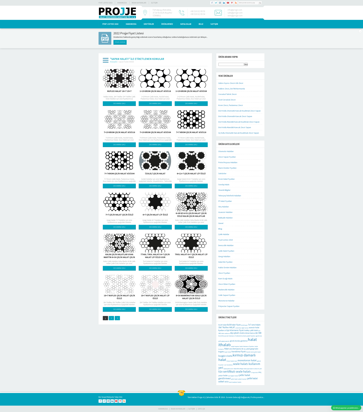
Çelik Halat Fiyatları (226, 251)
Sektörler (222, 173)
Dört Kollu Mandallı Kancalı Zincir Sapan (234, 127)
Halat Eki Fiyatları (225, 262)
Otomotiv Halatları (226, 151)
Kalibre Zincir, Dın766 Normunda (231, 88)
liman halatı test (232, 361)
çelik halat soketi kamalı (239, 379)
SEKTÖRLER (149, 24)
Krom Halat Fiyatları (226, 179)
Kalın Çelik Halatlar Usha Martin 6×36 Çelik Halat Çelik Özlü (119, 257)
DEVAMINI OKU (119, 103)
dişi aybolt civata (237, 333)
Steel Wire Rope (238, 369)
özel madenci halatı (235, 382)
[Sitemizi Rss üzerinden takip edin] (236, 3)
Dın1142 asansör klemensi (226, 336)
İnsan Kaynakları (139, 3)
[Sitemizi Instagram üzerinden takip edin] (220, 3)
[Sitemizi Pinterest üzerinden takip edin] (232, 3)
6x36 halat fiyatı (234, 324)
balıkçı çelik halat (251, 330)
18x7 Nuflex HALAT (226, 327)
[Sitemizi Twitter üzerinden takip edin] (216, 3)
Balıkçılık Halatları (225, 217)
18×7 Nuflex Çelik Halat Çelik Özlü (119, 297)
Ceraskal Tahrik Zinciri (227, 94)
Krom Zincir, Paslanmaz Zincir (230, 105)
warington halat (233, 376)
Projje (200, 397)
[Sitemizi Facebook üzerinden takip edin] (212, 3)
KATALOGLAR (185, 24)
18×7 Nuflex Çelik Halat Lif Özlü (155, 297)
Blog (220, 228)
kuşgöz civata (225, 355)
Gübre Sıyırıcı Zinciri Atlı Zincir (230, 83)
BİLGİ (201, 24)
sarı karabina (228, 365)
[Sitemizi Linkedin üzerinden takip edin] (224, 3)
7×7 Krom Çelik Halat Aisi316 (191, 132)
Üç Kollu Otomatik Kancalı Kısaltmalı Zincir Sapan (238, 133)
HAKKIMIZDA (131, 24)
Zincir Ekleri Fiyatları (226, 284)
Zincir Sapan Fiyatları (227, 157)
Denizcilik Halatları (226, 245)
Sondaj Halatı (223, 184)
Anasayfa (113, 61)
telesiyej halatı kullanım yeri (253, 369)
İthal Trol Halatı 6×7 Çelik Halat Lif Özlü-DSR (155, 256)
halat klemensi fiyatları (246, 346)
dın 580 (258, 333)
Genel (220, 223)
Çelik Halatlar (223, 234)
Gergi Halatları (224, 256)
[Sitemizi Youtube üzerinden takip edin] (228, 3)
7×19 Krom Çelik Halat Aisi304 (155, 132)
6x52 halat (244, 325)
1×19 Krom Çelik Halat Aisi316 (155, 91)
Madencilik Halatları (226, 289)
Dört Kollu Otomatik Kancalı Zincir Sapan (235, 116)
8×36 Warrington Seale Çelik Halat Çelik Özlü (191, 297)
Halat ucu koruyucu (232, 348)
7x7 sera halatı (254, 324)
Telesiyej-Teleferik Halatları (229, 195)
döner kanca (250, 333)
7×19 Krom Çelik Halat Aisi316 (119, 132)
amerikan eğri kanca (242, 328)
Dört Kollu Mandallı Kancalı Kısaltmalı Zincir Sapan (238, 122)
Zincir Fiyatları (224, 273)
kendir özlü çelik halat (253, 352)
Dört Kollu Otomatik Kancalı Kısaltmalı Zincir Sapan (239, 110)
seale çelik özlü (228, 369)
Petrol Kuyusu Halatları (227, 162)
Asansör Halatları (225, 212)
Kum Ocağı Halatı (225, 278)
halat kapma (235, 346)
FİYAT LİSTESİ (120, 42)
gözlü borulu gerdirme (238, 341)
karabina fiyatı (239, 351)
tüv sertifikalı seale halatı (234, 371)
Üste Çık (201, 409)
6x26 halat (222, 325)
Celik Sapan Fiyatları (226, 295)
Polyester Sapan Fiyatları (228, 306)
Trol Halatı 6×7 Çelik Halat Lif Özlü (191, 256)
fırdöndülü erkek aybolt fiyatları (245, 336)
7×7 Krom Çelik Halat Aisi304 (119, 173)
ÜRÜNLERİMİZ (167, 24)
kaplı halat (227, 352)
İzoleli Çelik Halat (155, 173)
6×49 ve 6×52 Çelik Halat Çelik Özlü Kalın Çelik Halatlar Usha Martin (191, 216)
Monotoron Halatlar (226, 300)
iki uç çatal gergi (248, 349)
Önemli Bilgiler (224, 190)
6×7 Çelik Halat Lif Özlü (155, 214)
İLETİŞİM (154, 3)
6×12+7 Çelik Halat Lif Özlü (191, 173)
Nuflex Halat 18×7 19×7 (119, 91)
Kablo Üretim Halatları (227, 267)
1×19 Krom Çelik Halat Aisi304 (191, 91)
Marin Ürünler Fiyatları (227, 168)
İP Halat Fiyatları (225, 201)
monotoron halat (247, 360)
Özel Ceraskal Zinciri (227, 99)
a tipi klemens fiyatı (234, 330)
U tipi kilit (254, 372)
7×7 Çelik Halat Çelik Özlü (119, 214)
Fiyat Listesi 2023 (105, 3)
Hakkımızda (122, 3)
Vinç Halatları (223, 206)
